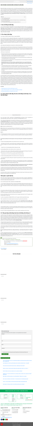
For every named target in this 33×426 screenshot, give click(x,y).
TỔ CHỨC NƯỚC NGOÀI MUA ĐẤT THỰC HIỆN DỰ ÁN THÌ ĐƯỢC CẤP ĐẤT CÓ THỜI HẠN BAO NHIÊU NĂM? (16, 326)
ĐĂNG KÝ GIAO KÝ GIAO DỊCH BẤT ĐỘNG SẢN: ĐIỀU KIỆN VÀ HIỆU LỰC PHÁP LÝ (15, 368)
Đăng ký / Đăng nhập (29, 1)
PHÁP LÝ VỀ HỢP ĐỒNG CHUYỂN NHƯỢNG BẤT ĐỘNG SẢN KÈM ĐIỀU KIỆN (15, 381)
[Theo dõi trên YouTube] (7, 419)
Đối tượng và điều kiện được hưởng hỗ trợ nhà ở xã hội (9, 91)
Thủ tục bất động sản (4, 248)
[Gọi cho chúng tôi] (5, 419)
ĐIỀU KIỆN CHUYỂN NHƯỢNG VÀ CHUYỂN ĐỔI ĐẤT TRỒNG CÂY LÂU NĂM (14, 376)
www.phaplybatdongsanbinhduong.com (12, 243)
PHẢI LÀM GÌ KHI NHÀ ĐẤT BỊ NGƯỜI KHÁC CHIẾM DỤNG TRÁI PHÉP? (14, 365)
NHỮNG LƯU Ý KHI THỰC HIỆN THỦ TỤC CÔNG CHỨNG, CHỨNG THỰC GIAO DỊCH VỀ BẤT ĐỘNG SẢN (17, 374)
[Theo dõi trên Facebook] (1, 419)
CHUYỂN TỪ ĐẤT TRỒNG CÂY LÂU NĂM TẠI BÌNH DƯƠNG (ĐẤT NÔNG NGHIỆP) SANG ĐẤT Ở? (16, 277)
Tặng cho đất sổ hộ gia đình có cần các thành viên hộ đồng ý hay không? (11, 89)
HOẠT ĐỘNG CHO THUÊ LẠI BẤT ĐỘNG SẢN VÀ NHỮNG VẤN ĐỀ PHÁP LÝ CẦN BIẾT (16, 363)
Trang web (3, 348)
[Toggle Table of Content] (24, 17)
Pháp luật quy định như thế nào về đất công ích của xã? (9, 88)
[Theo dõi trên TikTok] (3, 419)
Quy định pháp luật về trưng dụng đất (7, 301)
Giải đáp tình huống (15, 423)
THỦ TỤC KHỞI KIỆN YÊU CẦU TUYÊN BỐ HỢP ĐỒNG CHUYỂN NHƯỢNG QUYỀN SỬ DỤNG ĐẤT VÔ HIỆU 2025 (17, 361)
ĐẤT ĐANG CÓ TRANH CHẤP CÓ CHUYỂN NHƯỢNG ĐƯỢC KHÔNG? (13, 384)
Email (2, 344)
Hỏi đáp (20, 423)
